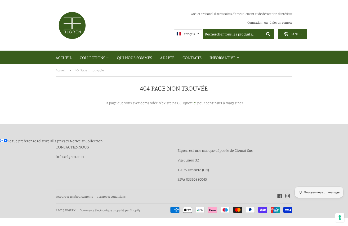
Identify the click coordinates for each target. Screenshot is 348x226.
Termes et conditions (111, 196)
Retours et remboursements (74, 196)
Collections (93, 57)
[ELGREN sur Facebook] (279, 196)
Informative (223, 57)
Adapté (167, 57)
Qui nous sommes (134, 57)
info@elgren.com (70, 156)
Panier (296, 33)
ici (194, 102)
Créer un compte (281, 22)
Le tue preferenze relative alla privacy (38, 141)
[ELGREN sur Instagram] (287, 196)
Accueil (64, 57)
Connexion (254, 22)
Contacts (192, 57)
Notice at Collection (86, 141)
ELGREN (70, 210)
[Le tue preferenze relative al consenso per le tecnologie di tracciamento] (339, 217)
